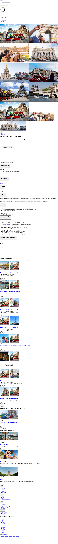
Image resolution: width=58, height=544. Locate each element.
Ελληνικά (3, 523)
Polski (3, 530)
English (3, 519)
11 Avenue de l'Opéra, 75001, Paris (5, 192)
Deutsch (3, 522)
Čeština (3, 520)
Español (3, 524)
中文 (3, 532)
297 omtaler (4, 134)
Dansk (3, 521)
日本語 (3, 528)
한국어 (3, 525)
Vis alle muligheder (3, 428)
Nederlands (3, 527)
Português (3, 529)
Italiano (3, 526)
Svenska (3, 531)
